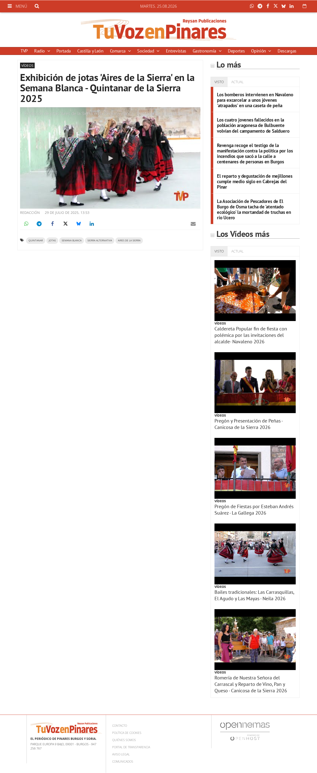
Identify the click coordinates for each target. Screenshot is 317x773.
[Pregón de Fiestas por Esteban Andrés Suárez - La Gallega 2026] (255, 468)
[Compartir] (253, 6)
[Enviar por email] (193, 224)
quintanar (35, 240)
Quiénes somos (124, 740)
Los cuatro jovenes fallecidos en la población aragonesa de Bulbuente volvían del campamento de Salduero (253, 125)
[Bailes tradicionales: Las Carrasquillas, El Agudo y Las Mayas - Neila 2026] (255, 554)
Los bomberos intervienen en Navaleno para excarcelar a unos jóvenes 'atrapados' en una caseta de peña (255, 99)
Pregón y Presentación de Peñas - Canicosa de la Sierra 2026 (248, 424)
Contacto (119, 725)
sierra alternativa (99, 240)
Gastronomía (205, 51)
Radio (40, 51)
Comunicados (122, 761)
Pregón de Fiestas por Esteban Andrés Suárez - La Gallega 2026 (253, 509)
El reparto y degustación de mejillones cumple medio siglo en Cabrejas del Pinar (254, 181)
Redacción (30, 212)
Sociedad (146, 51)
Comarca (118, 51)
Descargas (287, 51)
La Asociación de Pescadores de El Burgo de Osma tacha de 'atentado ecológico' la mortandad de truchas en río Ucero (254, 209)
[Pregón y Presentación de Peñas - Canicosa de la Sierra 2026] (255, 382)
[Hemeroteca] (304, 6)
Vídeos (220, 323)
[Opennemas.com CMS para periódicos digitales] (245, 731)
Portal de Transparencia (131, 747)
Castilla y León (90, 51)
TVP (24, 51)
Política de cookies (126, 733)
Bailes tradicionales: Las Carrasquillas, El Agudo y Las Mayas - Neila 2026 (254, 595)
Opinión (259, 51)
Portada (63, 51)
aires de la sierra (129, 240)
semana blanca (71, 240)
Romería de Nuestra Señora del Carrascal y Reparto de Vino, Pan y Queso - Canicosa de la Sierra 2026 (250, 684)
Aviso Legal (121, 754)
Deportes (236, 51)
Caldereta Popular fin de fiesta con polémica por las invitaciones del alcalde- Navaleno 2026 (250, 335)
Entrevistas (176, 51)
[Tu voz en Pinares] (158, 30)
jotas (52, 240)
